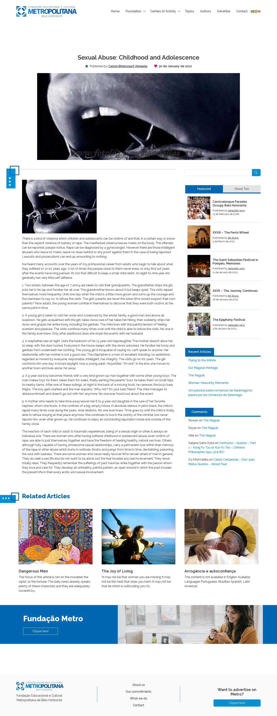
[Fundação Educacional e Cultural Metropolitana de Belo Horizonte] (46, 11)
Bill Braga (233, 237)
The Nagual (196, 375)
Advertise (223, 11)
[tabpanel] (223, 267)
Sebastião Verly (236, 210)
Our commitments (138, 691)
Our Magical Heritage (203, 368)
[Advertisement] (138, 35)
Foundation (133, 11)
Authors (205, 11)
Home (115, 11)
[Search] (256, 172)
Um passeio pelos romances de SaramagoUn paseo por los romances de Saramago (220, 393)
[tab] (204, 189)
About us (138, 685)
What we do (138, 698)
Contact (242, 11)
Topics (189, 11)
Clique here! (40, 631)
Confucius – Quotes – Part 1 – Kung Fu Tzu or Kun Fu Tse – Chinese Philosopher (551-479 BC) (222, 447)
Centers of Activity (163, 11)
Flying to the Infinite (202, 360)
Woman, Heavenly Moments (208, 383)
